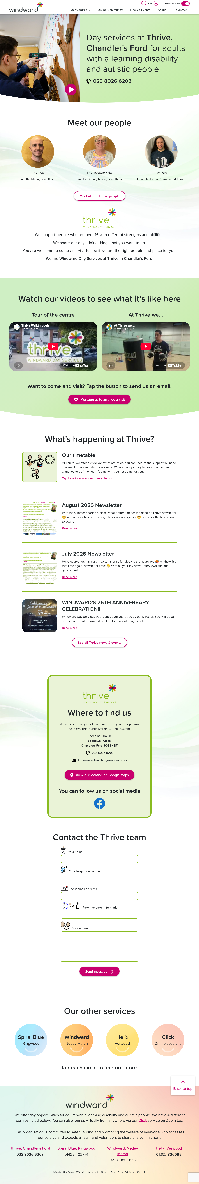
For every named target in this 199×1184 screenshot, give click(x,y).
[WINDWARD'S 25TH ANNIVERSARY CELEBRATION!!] (39, 615)
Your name (75, 852)
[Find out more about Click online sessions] (168, 1040)
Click (142, 1120)
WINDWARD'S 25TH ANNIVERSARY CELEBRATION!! (105, 605)
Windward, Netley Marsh (122, 1150)
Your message (81, 928)
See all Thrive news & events (99, 642)
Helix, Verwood (169, 1148)
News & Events (140, 10)
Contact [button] (181, 10)
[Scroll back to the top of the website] (183, 1085)
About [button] (162, 10)
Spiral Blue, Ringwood (76, 1148)
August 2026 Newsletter (92, 505)
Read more (69, 528)
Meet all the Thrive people (100, 196)
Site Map (104, 1172)
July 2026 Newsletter (88, 553)
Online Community (110, 10)
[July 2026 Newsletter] (39, 567)
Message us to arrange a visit (102, 399)
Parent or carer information (100, 907)
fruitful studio (140, 1172)
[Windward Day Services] (26, 7)
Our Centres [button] (79, 10)
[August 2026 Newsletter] (39, 518)
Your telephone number (85, 871)
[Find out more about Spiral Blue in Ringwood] (31, 1040)
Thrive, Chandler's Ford (30, 1148)
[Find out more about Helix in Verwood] (122, 1040)
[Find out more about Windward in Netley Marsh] (76, 1040)
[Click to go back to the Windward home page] (90, 1102)
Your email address (84, 889)
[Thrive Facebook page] (99, 803)
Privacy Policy (117, 1172)
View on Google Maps (102, 774)
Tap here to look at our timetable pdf (87, 478)
